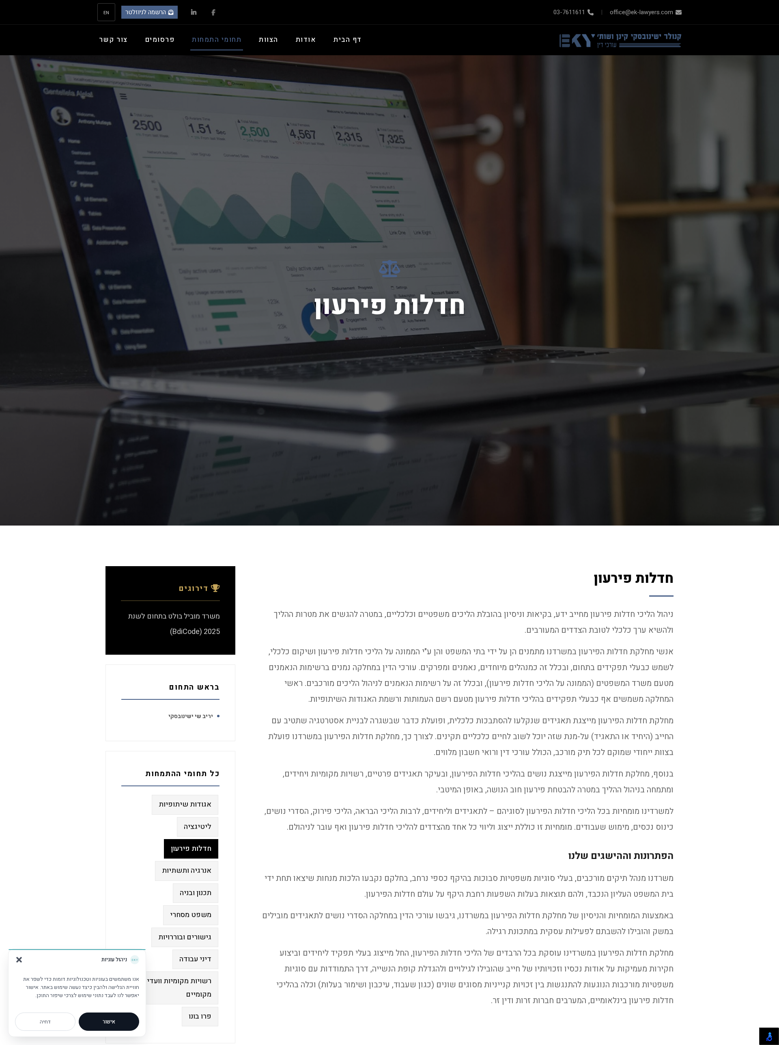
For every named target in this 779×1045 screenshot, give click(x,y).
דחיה (45, 1022)
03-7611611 (569, 12)
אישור (109, 1022)
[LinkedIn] (193, 12)
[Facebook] (213, 12)
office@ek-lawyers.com (641, 12)
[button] (19, 960)
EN (106, 12)
